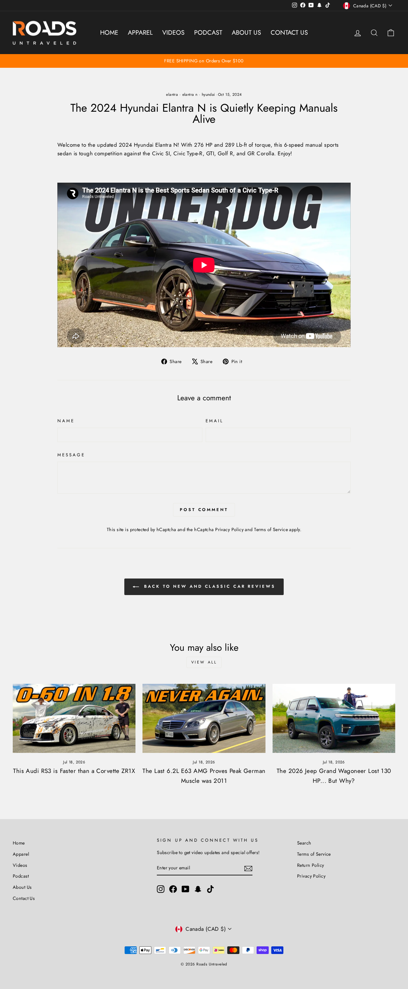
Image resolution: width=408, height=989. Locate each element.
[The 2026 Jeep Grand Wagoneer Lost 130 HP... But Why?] (334, 718)
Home (109, 32)
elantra (172, 94)
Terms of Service (271, 529)
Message (71, 455)
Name (66, 420)
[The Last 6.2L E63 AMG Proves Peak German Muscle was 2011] (203, 718)
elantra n (190, 94)
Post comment (204, 510)
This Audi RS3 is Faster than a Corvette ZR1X (74, 771)
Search (304, 843)
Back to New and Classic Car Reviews (208, 586)
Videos (173, 32)
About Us (246, 32)
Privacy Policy (229, 529)
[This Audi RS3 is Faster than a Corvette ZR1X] (74, 718)
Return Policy (310, 865)
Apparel (140, 32)
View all (204, 662)
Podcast (208, 32)
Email (214, 420)
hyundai (208, 94)
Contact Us (289, 32)
